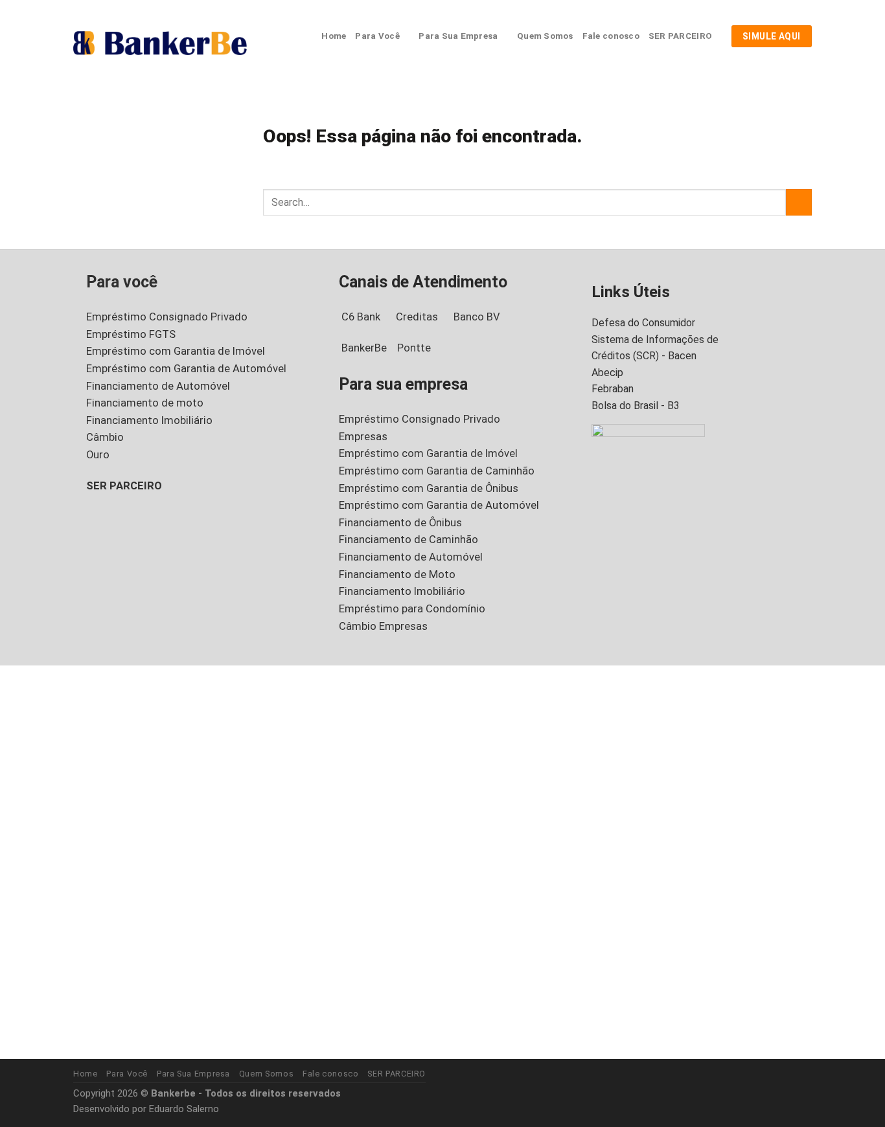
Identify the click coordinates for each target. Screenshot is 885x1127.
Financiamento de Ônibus (400, 523)
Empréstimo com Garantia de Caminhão (436, 471)
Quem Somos (545, 36)
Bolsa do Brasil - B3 (636, 405)
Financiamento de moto (144, 403)
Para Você (377, 36)
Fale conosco (610, 36)
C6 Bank (360, 317)
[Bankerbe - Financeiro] (160, 42)
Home (333, 36)
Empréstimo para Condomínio (412, 609)
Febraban (613, 389)
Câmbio (105, 437)
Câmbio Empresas (383, 626)
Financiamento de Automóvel (158, 386)
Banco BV (477, 317)
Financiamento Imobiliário (149, 420)
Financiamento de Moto (397, 574)
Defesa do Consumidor (643, 323)
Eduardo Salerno (184, 1109)
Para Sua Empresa (458, 36)
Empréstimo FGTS (131, 334)
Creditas (417, 317)
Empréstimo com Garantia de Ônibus (428, 488)
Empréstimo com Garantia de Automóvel (186, 369)
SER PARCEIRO (680, 36)
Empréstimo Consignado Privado (166, 317)
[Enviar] (799, 202)
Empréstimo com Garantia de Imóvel (175, 351)
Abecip (607, 372)
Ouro (97, 455)
